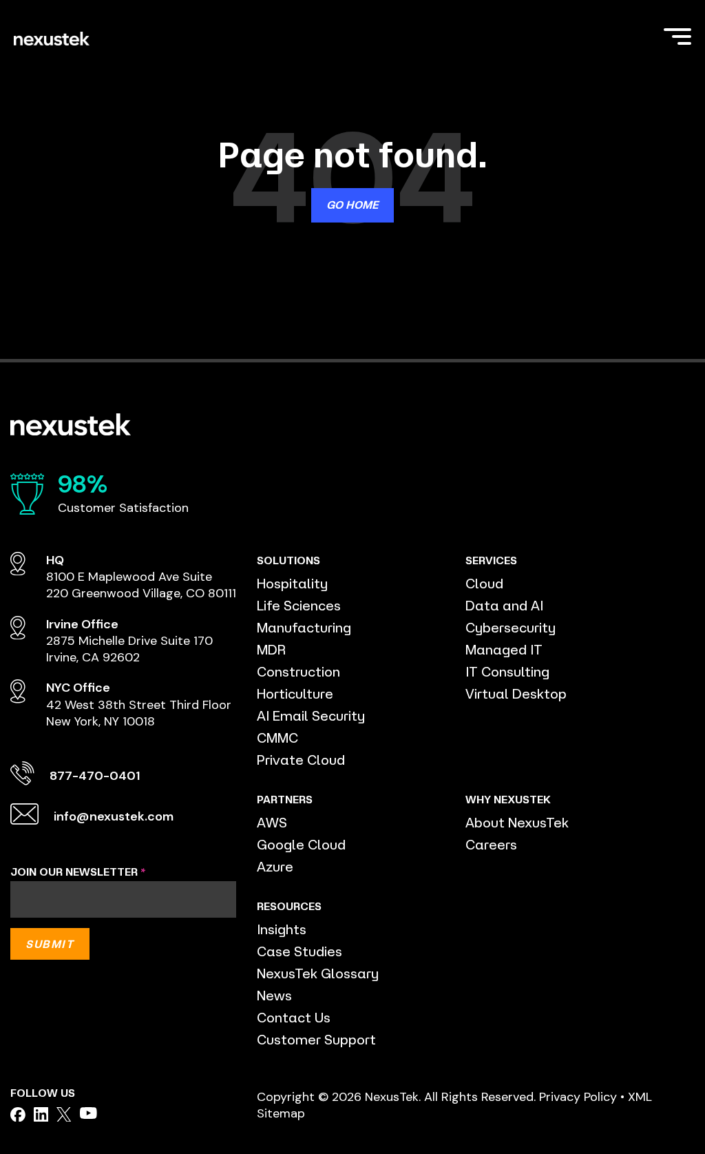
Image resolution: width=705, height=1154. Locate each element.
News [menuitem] (274, 995)
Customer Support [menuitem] (316, 1039)
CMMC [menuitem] (277, 737)
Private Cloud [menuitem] (301, 759)
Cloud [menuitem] (484, 583)
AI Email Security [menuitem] (311, 715)
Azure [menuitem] (275, 866)
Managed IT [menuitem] (504, 649)
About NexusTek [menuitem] (517, 822)
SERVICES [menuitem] (491, 560)
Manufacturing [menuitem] (304, 627)
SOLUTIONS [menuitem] (288, 560)
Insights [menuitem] (281, 929)
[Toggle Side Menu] (677, 35)
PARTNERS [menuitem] (285, 799)
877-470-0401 (95, 775)
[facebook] (17, 1114)
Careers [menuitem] (491, 844)
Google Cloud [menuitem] (301, 844)
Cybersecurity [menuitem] (510, 627)
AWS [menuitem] (272, 822)
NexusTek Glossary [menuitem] (318, 973)
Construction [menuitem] (298, 671)
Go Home (352, 204)
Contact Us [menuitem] (293, 1017)
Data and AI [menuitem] (504, 605)
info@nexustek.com (113, 816)
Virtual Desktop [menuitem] (516, 693)
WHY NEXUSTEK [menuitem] (508, 799)
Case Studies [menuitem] (299, 951)
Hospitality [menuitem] (292, 583)
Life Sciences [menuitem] (299, 605)
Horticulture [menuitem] (295, 693)
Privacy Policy (578, 1097)
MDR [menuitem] (271, 649)
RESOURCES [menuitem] (289, 906)
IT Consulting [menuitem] (507, 671)
